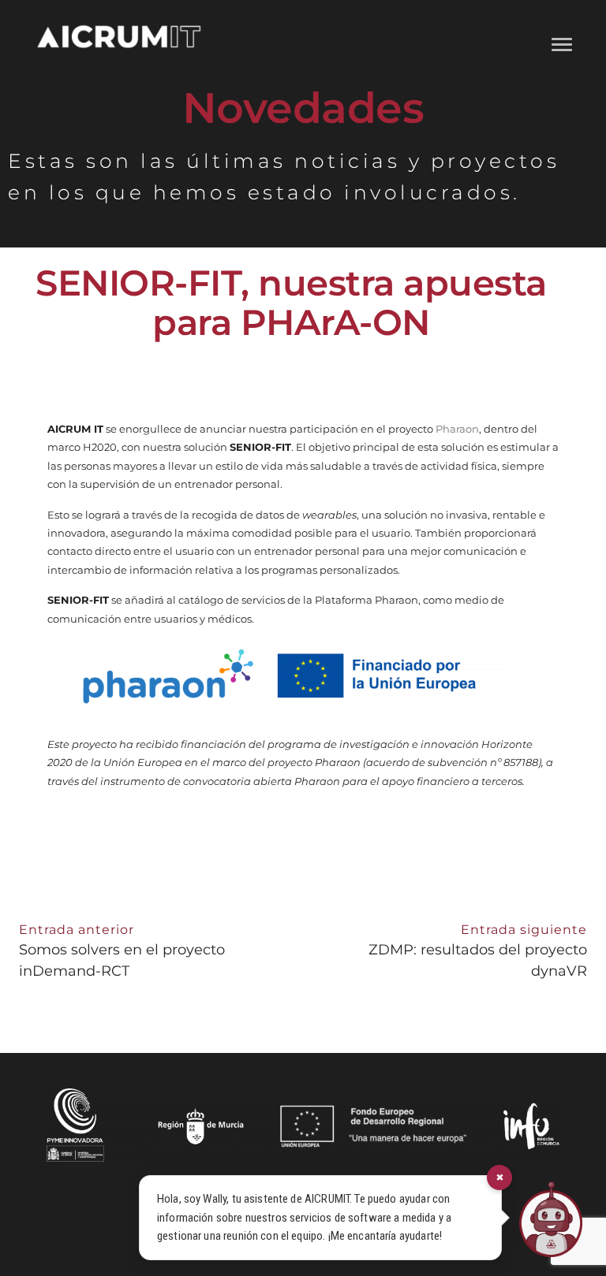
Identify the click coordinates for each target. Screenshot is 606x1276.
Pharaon (457, 428)
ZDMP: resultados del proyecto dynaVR (477, 951)
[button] (561, 41)
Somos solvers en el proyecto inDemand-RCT (122, 951)
